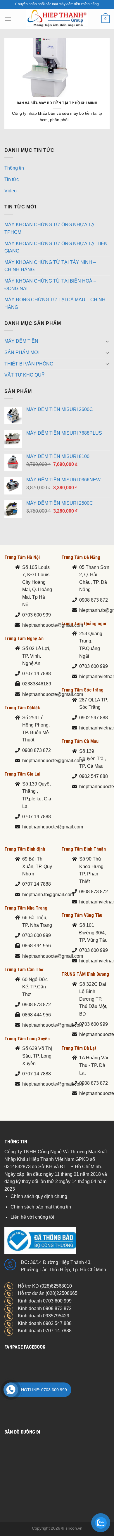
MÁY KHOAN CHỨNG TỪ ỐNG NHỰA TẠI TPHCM (50, 228)
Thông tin (14, 168)
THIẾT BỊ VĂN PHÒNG (28, 363)
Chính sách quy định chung (39, 1196)
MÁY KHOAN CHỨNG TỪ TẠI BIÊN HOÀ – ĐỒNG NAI (50, 284)
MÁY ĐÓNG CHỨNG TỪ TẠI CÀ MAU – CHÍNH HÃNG (55, 303)
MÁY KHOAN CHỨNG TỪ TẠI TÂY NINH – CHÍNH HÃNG (50, 266)
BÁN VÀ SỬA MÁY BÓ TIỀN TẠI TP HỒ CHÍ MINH (57, 102)
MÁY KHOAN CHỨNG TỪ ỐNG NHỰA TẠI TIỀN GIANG (56, 247)
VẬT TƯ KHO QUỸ (24, 374)
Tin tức (11, 179)
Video (10, 190)
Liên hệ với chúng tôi (32, 1217)
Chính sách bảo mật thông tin (41, 1206)
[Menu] (7, 19)
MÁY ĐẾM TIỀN (21, 341)
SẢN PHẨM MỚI (21, 352)
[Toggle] (107, 341)
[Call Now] (11, 1389)
